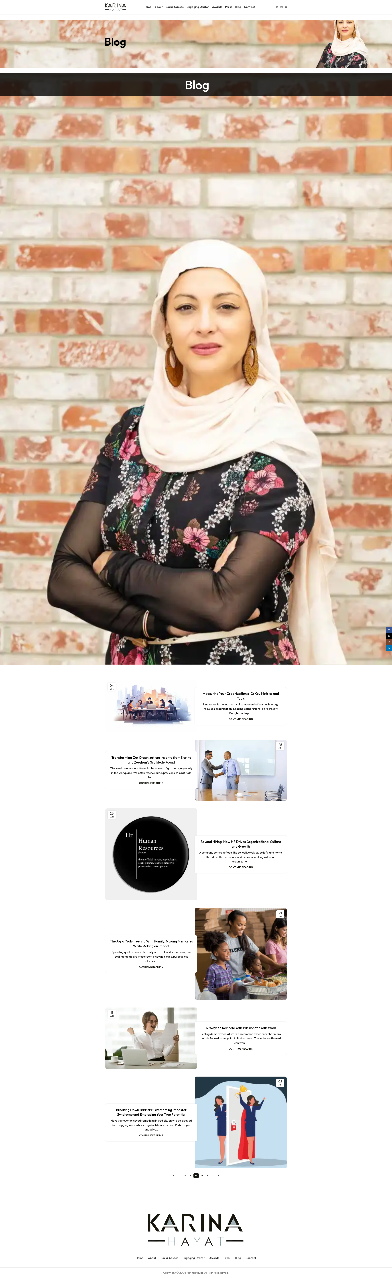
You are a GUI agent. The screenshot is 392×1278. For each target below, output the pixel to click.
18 (202, 1175)
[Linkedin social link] (286, 7)
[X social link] (277, 7)
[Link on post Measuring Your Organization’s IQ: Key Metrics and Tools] (151, 706)
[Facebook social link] (273, 7)
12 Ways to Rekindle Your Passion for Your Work (240, 1028)
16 (190, 1175)
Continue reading (241, 719)
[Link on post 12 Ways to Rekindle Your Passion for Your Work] (151, 1038)
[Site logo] (115, 6)
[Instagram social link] (281, 7)
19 (207, 1175)
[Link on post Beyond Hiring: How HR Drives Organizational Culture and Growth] (151, 854)
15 (185, 1175)
